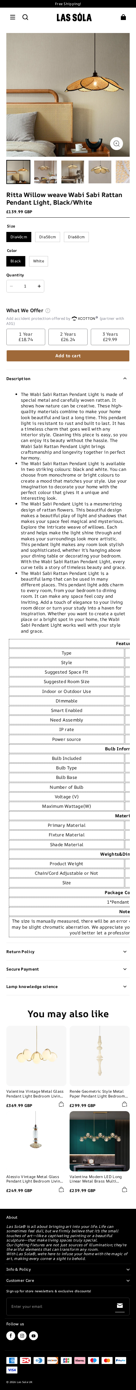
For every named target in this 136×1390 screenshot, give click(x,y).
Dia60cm (76, 237)
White (38, 261)
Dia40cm (18, 237)
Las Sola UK (25, 1382)
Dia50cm (47, 237)
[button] (12, 17)
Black (15, 261)
